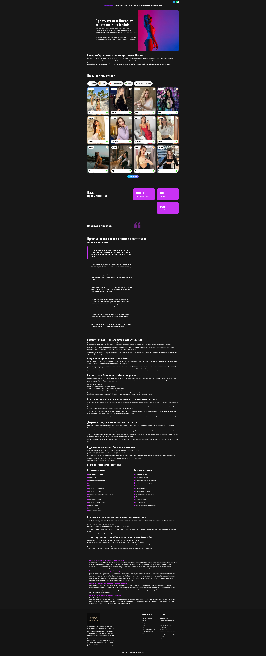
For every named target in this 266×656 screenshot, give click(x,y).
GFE (161, 638)
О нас (130, 5)
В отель (162, 636)
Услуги (117, 5)
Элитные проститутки (165, 625)
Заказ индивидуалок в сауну (167, 634)
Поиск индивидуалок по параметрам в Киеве (145, 5)
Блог (160, 5)
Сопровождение (164, 618)
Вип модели (163, 627)
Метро (121, 5)
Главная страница (109, 5)
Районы (126, 5)
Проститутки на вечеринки (167, 623)
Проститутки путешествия (167, 620)
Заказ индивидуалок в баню (167, 631)
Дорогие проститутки (165, 629)
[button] (173, 2)
